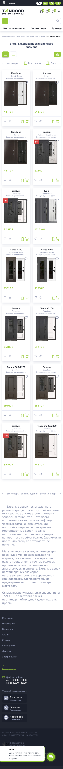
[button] (58, 63)
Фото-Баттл (8, 645)
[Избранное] (26, 83)
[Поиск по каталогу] (58, 21)
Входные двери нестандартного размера (16, 78)
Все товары (34, 63)
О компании (8, 623)
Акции (5, 634)
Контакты (7, 618)
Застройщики (9, 656)
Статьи (6, 640)
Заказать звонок (9, 669)
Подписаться (15, 700)
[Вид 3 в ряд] (5, 54)
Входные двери (29, 493)
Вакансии (7, 629)
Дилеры (6, 651)
